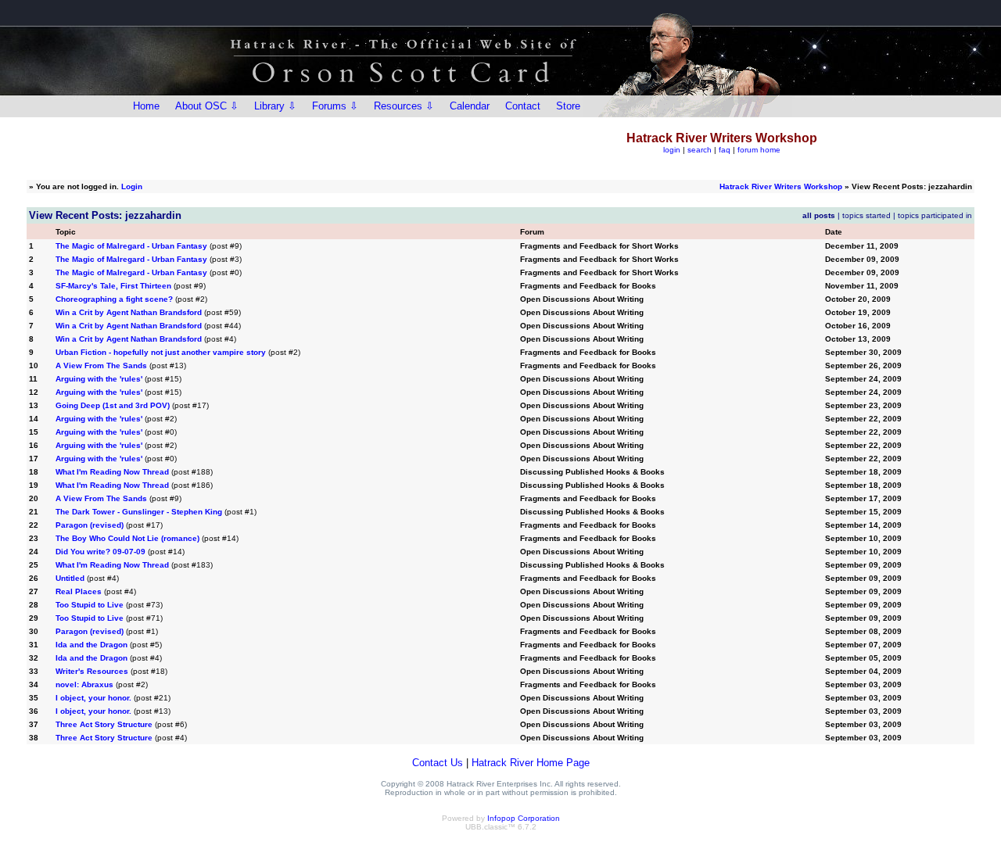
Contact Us (437, 763)
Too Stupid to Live (90, 604)
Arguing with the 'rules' (99, 378)
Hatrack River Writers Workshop (780, 186)
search (699, 149)
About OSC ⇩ (207, 106)
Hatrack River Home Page (531, 763)
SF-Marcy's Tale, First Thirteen (113, 285)
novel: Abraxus (84, 684)
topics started (866, 215)
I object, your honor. (93, 697)
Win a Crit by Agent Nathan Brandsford (129, 312)
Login (131, 186)
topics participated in (935, 215)
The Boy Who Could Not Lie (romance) (127, 538)
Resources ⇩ (404, 106)
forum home (758, 149)
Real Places (79, 591)
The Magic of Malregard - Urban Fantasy (131, 246)
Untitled (70, 578)
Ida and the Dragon (91, 644)
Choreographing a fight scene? (114, 299)
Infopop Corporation (523, 818)
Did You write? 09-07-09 (100, 551)
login (671, 149)
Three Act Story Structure (104, 724)
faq (724, 149)
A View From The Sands (101, 365)
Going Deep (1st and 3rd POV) (113, 405)
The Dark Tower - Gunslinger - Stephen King (139, 511)
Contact (522, 106)
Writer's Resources (92, 671)
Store (568, 106)
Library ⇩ (275, 106)
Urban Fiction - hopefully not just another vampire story (161, 352)
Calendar (470, 106)
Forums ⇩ (335, 106)
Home (146, 106)
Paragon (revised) (90, 525)
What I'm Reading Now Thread (112, 472)
